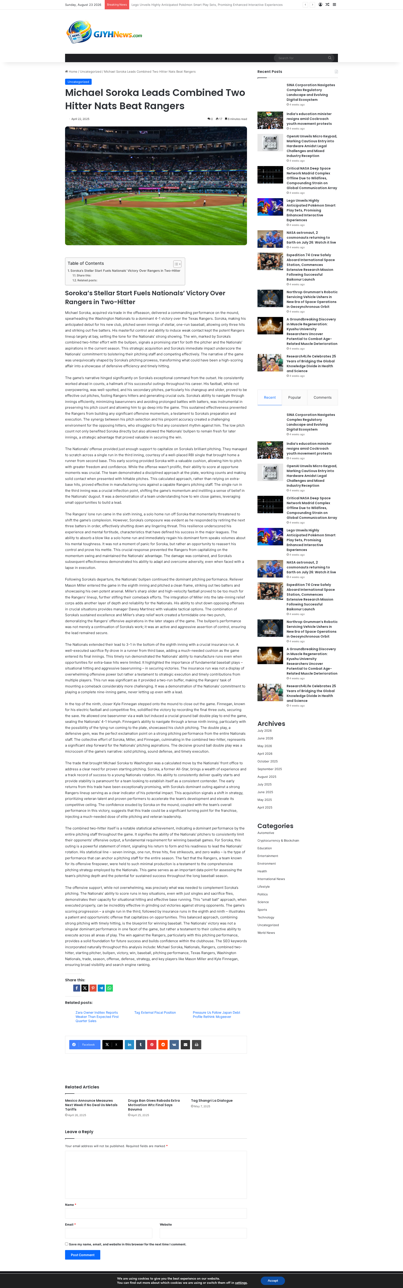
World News (266, 933)
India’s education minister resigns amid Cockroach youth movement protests (309, 119)
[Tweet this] (84, 988)
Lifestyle (263, 886)
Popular (294, 397)
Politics (262, 894)
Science (263, 902)
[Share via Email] (185, 1044)
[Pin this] (93, 988)
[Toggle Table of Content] (175, 264)
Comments (323, 397)
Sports (262, 909)
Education (264, 848)
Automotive (265, 833)
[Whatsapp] (109, 988)
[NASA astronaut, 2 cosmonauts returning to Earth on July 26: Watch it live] (270, 239)
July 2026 (264, 730)
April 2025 (264, 807)
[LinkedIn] (129, 1044)
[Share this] (76, 988)
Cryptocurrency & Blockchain (278, 840)
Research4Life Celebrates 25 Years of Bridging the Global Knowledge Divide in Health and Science (311, 363)
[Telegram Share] (101, 988)
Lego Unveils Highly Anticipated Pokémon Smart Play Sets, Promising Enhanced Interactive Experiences (311, 210)
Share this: (84, 275)
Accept (273, 1280)
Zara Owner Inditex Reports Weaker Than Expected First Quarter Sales (97, 1016)
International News (271, 879)
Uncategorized (90, 71)
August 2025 (266, 776)
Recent (270, 397)
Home (72, 71)
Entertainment (267, 856)
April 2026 (264, 753)
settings (241, 1283)
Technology (265, 917)
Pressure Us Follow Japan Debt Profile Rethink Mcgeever (216, 1014)
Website (166, 1224)
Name (70, 1204)
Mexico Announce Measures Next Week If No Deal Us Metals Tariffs (91, 1105)
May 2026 (264, 746)
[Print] (196, 1044)
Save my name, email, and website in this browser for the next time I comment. (127, 1244)
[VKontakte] (174, 1044)
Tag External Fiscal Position (155, 1012)
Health (262, 871)
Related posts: (87, 280)
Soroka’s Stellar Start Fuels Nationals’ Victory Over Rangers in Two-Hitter (125, 270)
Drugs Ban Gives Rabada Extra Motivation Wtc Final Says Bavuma (154, 1105)
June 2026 (265, 738)
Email (70, 1224)
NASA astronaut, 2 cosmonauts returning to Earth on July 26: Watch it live (186, 5)
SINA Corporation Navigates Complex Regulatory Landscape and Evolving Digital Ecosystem (311, 92)
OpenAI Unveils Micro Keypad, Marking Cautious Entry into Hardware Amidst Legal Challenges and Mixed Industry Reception (312, 146)
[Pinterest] (151, 1044)
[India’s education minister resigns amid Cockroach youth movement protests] (270, 120)
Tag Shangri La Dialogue (212, 1100)
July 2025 (264, 784)
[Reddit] (163, 1044)
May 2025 (264, 800)
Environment (266, 863)
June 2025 (265, 792)
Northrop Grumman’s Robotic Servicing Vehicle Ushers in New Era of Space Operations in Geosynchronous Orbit (312, 299)
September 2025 (269, 769)
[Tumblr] (140, 1044)
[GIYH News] (105, 31)
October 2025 (267, 761)
